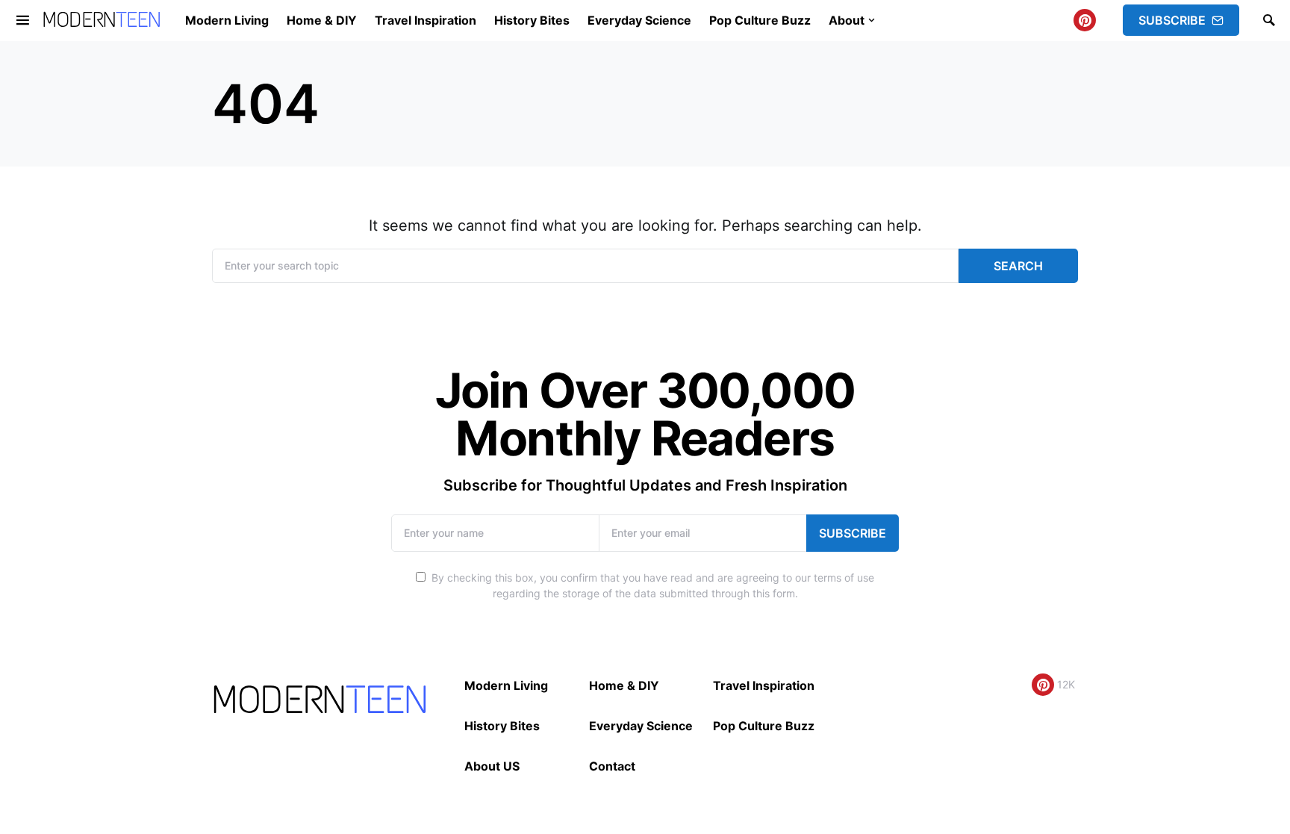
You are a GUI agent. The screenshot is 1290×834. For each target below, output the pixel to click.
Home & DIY (624, 685)
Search (1018, 265)
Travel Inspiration (763, 685)
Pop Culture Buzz (763, 725)
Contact (612, 766)
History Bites (502, 725)
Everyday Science (641, 725)
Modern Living (506, 685)
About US (492, 766)
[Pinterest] (1085, 20)
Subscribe (1172, 20)
